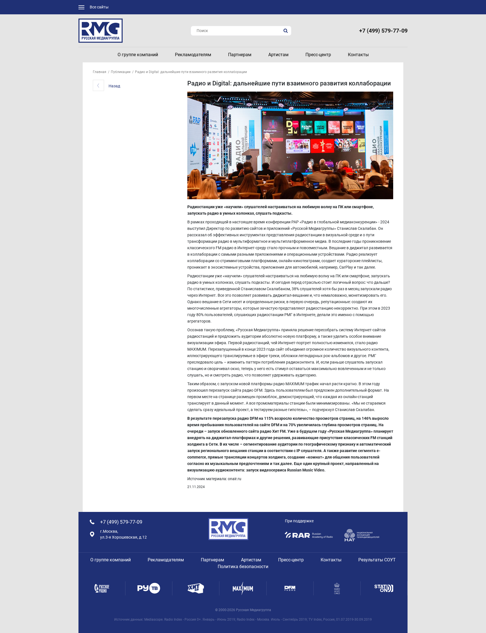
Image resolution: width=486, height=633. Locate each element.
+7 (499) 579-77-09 (383, 30)
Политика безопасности (243, 566)
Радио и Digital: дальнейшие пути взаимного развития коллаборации (191, 72)
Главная (99, 72)
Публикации (120, 72)
